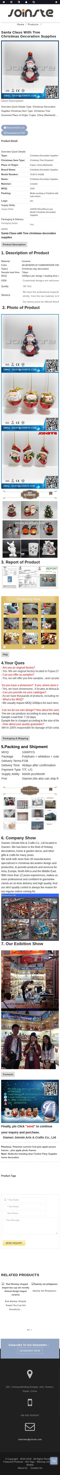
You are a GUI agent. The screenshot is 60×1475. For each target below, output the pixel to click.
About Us (22, 1468)
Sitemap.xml (43, 1461)
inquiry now (31, 1350)
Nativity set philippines (44, 1291)
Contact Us (36, 1468)
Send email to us (15, 127)
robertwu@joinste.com (30, 1439)
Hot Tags (29, 1461)
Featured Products (13, 1461)
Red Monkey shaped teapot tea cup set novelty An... (15, 1305)
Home (20, 24)
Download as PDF (15, 133)
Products (33, 24)
